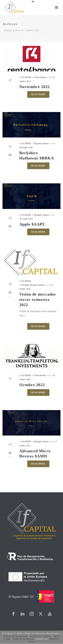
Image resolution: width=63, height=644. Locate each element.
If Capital (25, 285)
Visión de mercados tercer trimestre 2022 (37, 299)
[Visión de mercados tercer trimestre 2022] (31, 262)
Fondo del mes (40, 77)
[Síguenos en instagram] (32, 614)
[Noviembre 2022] (31, 58)
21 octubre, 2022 (26, 219)
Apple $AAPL (32, 224)
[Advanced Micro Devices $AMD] (31, 423)
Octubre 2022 (32, 385)
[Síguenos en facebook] (13, 614)
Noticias (45, 143)
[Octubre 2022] (31, 356)
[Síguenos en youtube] (50, 614)
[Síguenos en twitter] (41, 614)
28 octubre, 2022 (26, 147)
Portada (16, 39)
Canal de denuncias (23, 639)
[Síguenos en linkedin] (22, 614)
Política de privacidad (15, 636)
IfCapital (37, 143)
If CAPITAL (26, 77)
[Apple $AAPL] (31, 196)
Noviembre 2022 (34, 87)
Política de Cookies (40, 636)
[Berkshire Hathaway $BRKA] (31, 124)
